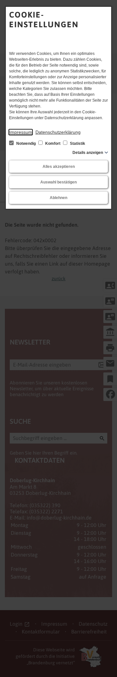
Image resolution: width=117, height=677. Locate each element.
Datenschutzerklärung (58, 132)
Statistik (77, 143)
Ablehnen (58, 197)
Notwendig (26, 143)
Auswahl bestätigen (58, 182)
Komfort (52, 143)
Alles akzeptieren (59, 166)
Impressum (20, 132)
